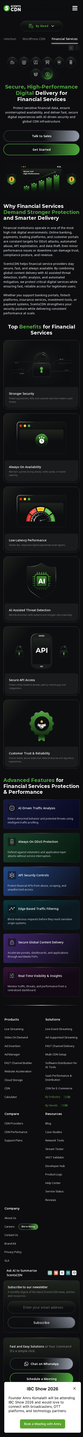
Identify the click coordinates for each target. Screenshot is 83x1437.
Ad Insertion (12, 1046)
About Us (10, 1218)
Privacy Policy (13, 1252)
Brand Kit (10, 1243)
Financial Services (64, 39)
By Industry (52, 1097)
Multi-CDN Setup (55, 1054)
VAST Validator (54, 1157)
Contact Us (11, 1235)
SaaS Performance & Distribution (58, 1078)
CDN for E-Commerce (58, 1088)
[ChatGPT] (50, 1273)
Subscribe (41, 1322)
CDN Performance (15, 1132)
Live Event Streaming (58, 1029)
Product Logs (53, 1174)
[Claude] (56, 1273)
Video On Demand (16, 1037)
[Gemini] (62, 1273)
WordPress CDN (34, 39)
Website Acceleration (17, 1071)
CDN (7, 1088)
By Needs (51, 1105)
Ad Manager (12, 1054)
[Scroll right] (77, 48)
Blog (48, 1123)
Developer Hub (55, 1166)
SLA (6, 1260)
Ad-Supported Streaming (61, 1037)
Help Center (53, 1183)
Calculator (10, 1097)
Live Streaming (13, 1029)
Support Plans (13, 1140)
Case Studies (53, 1132)
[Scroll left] (71, 48)
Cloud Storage (13, 1080)
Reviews (50, 1200)
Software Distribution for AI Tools (61, 1065)
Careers (9, 1226)
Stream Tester (54, 1149)
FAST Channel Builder (18, 1063)
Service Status (54, 1191)
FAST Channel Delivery (59, 1046)
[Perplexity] (68, 1273)
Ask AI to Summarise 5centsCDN (22, 1272)
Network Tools (54, 1140)
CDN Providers (13, 1123)
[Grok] (74, 1273)
